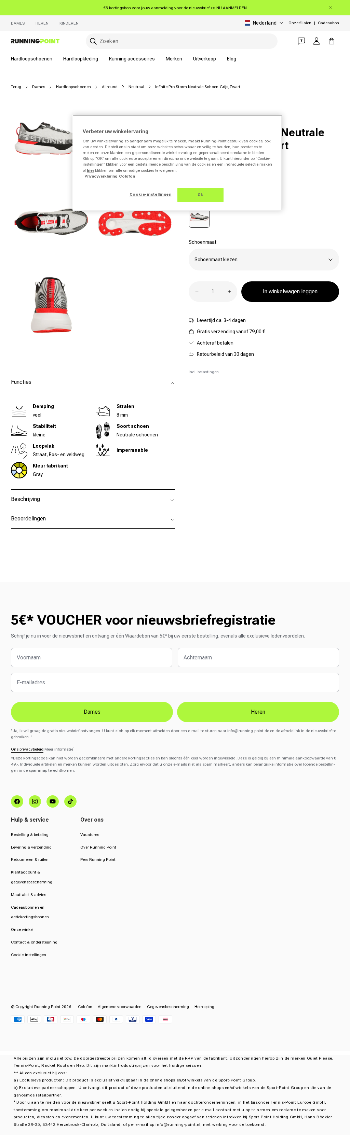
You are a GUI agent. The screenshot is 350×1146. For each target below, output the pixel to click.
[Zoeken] (93, 41)
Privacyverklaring (100, 176)
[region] (177, 163)
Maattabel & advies (28, 894)
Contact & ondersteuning (34, 942)
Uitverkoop (204, 58)
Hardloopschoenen (31, 58)
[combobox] (182, 41)
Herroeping (204, 1006)
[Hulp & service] (301, 40)
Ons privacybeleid (27, 749)
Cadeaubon (328, 22)
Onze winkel (22, 929)
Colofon (85, 1006)
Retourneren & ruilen (30, 859)
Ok (200, 194)
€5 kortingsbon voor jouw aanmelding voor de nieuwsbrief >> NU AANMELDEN (175, 7)
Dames (18, 23)
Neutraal (136, 86)
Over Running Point (98, 847)
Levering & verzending (31, 847)
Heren (42, 23)
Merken (174, 58)
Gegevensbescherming (168, 1006)
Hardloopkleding (80, 58)
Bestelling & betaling (30, 834)
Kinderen (69, 23)
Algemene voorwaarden (120, 1006)
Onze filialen (299, 22)
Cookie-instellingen (28, 954)
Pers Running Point (98, 859)
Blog (231, 58)
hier (90, 170)
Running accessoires (132, 58)
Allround (110, 86)
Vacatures (89, 834)
